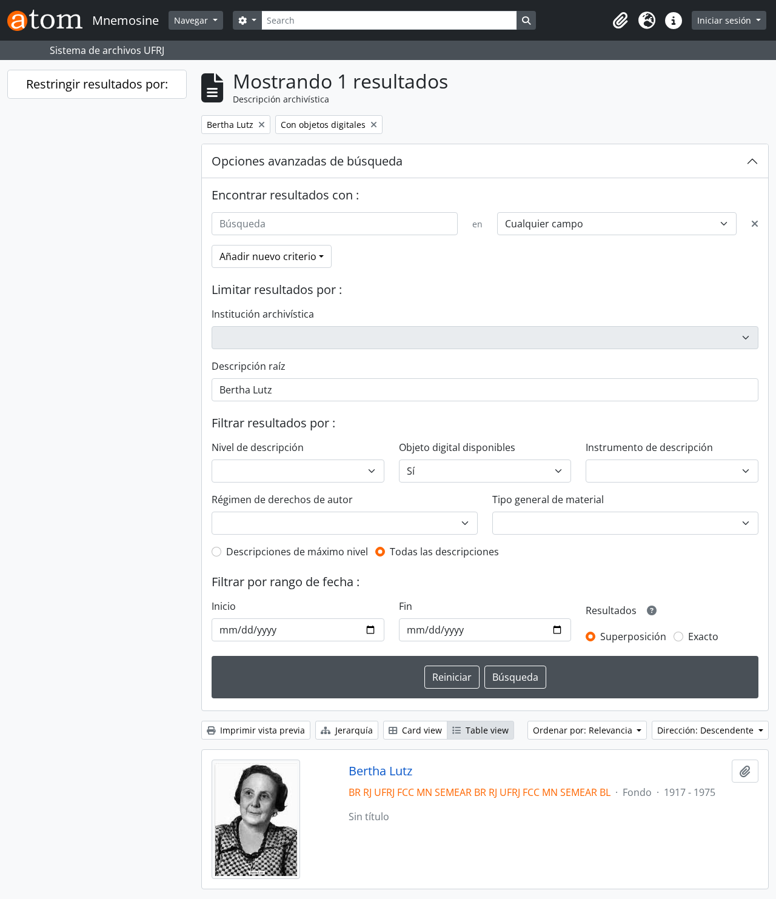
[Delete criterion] (754, 223)
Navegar (192, 20)
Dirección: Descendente (706, 730)
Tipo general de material (548, 499)
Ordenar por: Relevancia (584, 730)
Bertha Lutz (380, 771)
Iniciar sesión (725, 20)
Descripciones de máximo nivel (297, 551)
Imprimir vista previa (261, 730)
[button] (620, 20)
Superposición (633, 636)
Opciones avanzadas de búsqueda (307, 161)
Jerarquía (353, 730)
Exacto (703, 636)
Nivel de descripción (258, 447)
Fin (405, 606)
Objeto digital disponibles (457, 447)
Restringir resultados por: (97, 84)
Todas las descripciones (444, 551)
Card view (421, 730)
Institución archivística (263, 314)
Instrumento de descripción (649, 447)
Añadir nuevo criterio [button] (267, 256)
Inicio (224, 606)
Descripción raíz (249, 366)
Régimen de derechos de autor (282, 499)
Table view (486, 730)
